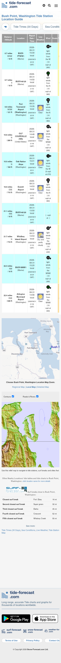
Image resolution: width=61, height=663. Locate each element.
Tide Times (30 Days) (25, 26)
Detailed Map (43, 386)
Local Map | (31, 386)
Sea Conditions (28, 530)
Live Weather (42, 530)
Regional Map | (19, 386)
